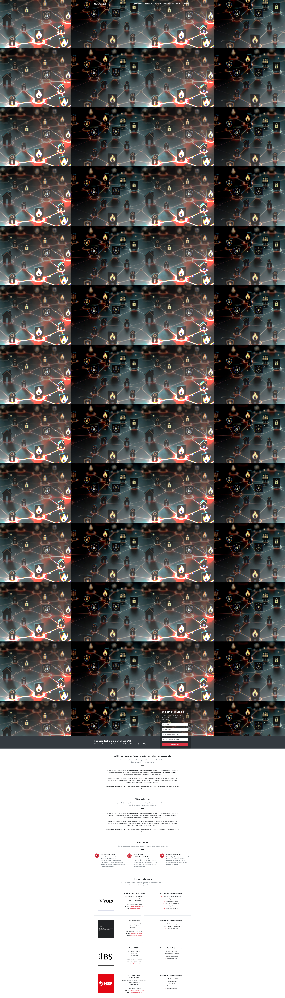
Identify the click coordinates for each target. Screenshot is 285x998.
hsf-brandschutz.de (136, 992)
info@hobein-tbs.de (136, 963)
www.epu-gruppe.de (136, 935)
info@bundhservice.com (136, 906)
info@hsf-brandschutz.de (137, 990)
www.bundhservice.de (136, 908)
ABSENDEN (175, 744)
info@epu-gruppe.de (136, 933)
